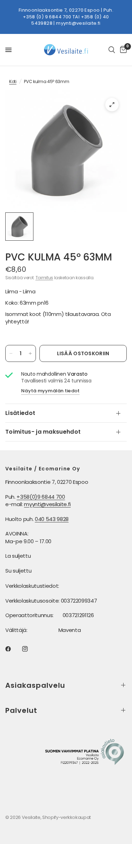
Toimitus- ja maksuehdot (43, 432)
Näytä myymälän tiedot (50, 391)
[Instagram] (30, 649)
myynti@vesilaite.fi (78, 23)
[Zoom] (112, 104)
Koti (13, 81)
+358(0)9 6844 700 (41, 496)
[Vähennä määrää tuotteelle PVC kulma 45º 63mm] (11, 353)
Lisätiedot (20, 413)
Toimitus (44, 278)
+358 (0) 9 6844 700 (47, 16)
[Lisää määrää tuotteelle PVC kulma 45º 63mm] (30, 353)
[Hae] (112, 50)
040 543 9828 (52, 519)
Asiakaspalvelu (35, 685)
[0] (122, 50)
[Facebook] (13, 649)
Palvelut (21, 710)
